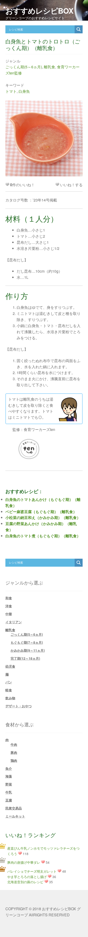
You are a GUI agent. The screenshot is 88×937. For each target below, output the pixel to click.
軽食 (8, 690)
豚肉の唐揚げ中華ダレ (23, 862)
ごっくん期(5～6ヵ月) (23, 67)
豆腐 (8, 800)
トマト (11, 91)
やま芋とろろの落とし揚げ (27, 876)
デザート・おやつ (18, 706)
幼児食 (10, 666)
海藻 (8, 776)
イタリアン (13, 622)
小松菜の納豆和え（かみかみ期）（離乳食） (42, 517)
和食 (8, 598)
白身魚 (24, 91)
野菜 (8, 784)
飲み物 (10, 698)
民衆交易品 (13, 808)
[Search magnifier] (79, 29)
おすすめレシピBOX (39, 10)
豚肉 (14, 752)
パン (8, 682)
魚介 (8, 768)
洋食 (8, 606)
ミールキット (15, 816)
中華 (8, 614)
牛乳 (8, 792)
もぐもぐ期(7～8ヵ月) (27, 642)
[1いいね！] (57, 184)
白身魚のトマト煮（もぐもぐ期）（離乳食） (42, 535)
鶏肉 (14, 760)
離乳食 (49, 67)
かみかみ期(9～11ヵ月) (28, 650)
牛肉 (14, 744)
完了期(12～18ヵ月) (25, 658)
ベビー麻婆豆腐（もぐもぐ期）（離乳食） (41, 511)
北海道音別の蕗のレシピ (25, 881)
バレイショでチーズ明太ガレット (32, 871)
